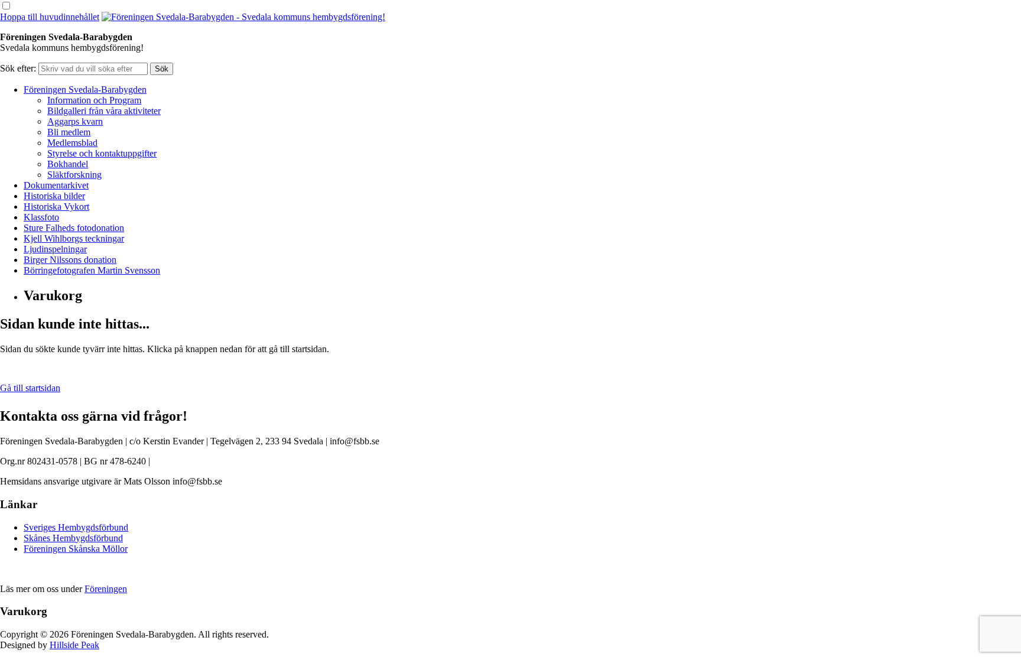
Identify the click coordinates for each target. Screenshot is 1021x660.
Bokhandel (67, 164)
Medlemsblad (72, 143)
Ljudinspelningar (55, 249)
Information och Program (94, 100)
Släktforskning (74, 175)
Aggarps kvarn (75, 121)
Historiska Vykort (56, 206)
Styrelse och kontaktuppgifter (102, 153)
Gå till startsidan (30, 388)
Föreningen (105, 589)
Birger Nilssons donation (70, 260)
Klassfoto (41, 217)
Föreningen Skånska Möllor (76, 549)
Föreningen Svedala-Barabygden (85, 89)
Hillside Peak (74, 645)
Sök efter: (18, 68)
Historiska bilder (54, 196)
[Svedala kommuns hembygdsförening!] (243, 17)
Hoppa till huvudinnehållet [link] (49, 17)
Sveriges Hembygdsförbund (76, 527)
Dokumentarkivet (56, 185)
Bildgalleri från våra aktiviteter (104, 111)
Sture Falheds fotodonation (74, 228)
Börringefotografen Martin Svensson (92, 270)
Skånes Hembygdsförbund (73, 538)
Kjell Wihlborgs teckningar (74, 238)
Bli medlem (68, 132)
